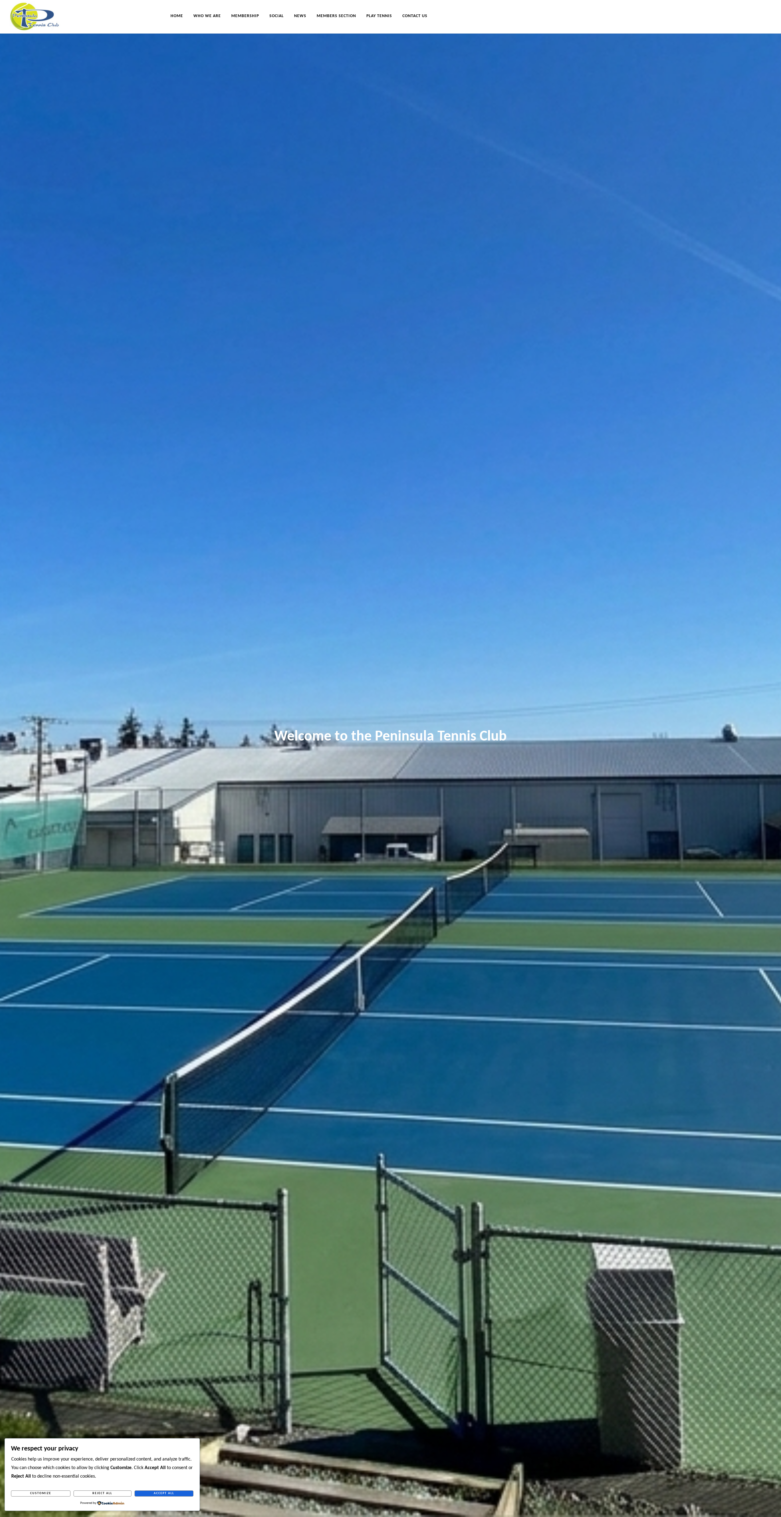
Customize (40, 1493)
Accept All (164, 1493)
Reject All (102, 1493)
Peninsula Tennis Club (39, 16)
